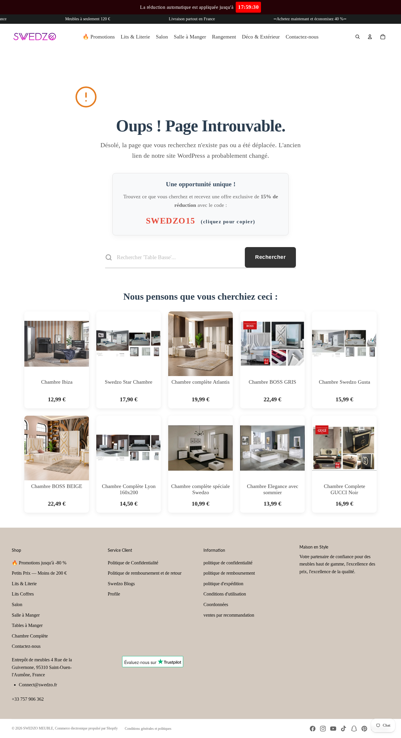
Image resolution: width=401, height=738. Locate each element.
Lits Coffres (23, 593)
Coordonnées (215, 604)
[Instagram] (322, 728)
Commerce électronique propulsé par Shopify (86, 728)
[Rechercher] (357, 36)
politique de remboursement (229, 573)
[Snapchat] (354, 728)
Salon (17, 604)
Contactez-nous (26, 646)
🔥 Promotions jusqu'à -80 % (39, 562)
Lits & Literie (24, 583)
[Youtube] (333, 728)
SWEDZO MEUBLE (38, 728)
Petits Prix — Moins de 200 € (39, 573)
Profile (114, 593)
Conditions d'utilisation (224, 593)
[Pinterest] (364, 728)
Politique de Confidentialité (133, 562)
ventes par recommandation (228, 615)
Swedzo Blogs (121, 583)
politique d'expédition (223, 583)
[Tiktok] (343, 728)
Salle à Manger (26, 615)
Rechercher (270, 257)
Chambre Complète (30, 635)
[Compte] (369, 36)
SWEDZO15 (200, 220)
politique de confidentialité (227, 562)
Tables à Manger (27, 625)
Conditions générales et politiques (148, 729)
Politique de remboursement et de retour (144, 573)
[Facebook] (312, 728)
